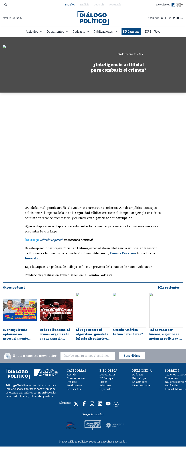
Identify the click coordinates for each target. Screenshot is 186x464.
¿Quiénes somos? (175, 374)
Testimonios (74, 385)
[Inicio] (93, 18)
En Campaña (139, 381)
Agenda (71, 374)
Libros (103, 381)
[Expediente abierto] (115, 425)
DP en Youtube (141, 385)
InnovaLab (32, 258)
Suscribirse (132, 355)
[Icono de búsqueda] (5, 4)
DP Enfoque (107, 378)
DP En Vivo (153, 31)
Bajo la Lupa (139, 378)
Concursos (171, 378)
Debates (72, 381)
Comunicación (76, 378)
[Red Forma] (71, 425)
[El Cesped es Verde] (93, 425)
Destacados (74, 389)
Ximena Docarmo (123, 253)
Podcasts (137, 374)
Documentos (108, 374)
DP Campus (131, 31)
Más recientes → (170, 287)
